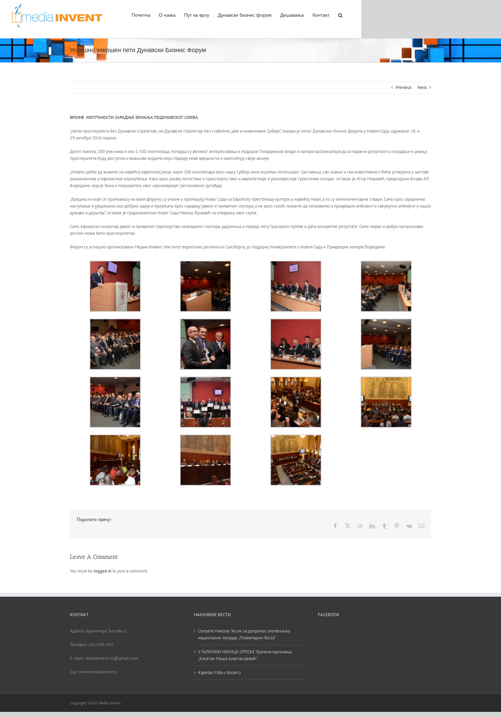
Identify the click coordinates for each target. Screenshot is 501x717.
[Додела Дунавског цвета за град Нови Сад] (205, 322)
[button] (340, 14)
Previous (403, 87)
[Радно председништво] (295, 264)
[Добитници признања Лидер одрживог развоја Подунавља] (205, 380)
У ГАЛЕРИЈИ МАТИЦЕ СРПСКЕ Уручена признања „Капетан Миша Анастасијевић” (244, 655)
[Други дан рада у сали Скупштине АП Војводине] (295, 380)
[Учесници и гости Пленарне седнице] (115, 322)
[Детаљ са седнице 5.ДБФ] (386, 380)
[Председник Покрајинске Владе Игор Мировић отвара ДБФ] (115, 264)
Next (422, 87)
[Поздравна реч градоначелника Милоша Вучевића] (205, 264)
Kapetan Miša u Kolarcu (219, 672)
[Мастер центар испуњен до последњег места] (386, 264)
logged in (102, 571)
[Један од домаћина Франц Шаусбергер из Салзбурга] (295, 322)
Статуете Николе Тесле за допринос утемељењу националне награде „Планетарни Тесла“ (244, 634)
